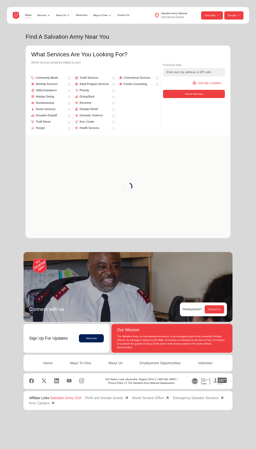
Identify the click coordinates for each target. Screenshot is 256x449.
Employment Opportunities (160, 363)
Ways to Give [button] (100, 15)
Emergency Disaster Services (198, 398)
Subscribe (91, 338)
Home (28, 15)
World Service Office (150, 398)
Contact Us (123, 15)
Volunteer (205, 363)
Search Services (194, 93)
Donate (232, 15)
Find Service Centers (172, 16)
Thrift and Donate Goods (107, 398)
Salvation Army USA (65, 398)
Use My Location (206, 83)
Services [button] (41, 15)
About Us (115, 363)
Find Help (210, 15)
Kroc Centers (42, 403)
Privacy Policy (115, 382)
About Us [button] (61, 15)
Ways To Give (80, 363)
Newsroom (82, 15)
